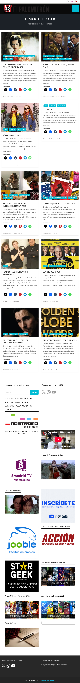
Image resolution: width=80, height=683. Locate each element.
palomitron (16, 301)
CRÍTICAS (59, 56)
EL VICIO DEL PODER (51, 272)
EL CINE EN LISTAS (24, 195)
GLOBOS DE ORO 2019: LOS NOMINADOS (59, 340)
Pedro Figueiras (16, 165)
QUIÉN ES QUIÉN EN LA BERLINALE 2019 (59, 204)
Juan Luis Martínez (61, 96)
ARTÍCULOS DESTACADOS (12, 56)
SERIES (70, 334)
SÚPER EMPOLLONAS (11, 135)
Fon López (18, 96)
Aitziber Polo (16, 369)
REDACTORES (8, 58)
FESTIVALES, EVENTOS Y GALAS (53, 58)
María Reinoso (59, 369)
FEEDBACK (47, 109)
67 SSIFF (47, 56)
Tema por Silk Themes (47, 680)
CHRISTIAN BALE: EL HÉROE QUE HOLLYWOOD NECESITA (16, 341)
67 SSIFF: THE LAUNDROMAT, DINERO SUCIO (58, 66)
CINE (22, 56)
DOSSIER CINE (30, 56)
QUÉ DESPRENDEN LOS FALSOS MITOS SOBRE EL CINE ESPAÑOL (18, 66)
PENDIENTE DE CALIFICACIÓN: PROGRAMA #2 (15, 273)
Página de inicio (33, 24)
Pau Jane (56, 233)
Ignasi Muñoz (57, 139)
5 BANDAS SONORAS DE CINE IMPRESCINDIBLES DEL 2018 (15, 205)
